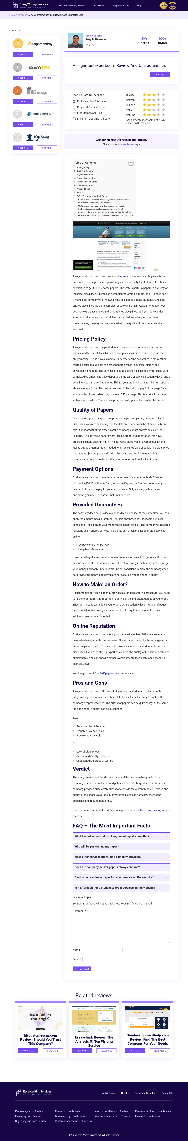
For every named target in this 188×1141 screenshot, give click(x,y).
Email (77, 959)
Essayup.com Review (67, 1111)
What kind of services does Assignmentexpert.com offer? (105, 199)
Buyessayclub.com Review (30, 1121)
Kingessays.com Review (29, 1111)
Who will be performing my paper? (95, 203)
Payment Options (85, 174)
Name (77, 949)
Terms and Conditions (146, 1093)
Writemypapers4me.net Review (73, 1121)
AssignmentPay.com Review (111, 1111)
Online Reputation (85, 185)
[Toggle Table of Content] (129, 163)
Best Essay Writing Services (72, 5)
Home (12, 15)
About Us (125, 1093)
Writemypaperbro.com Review (112, 1116)
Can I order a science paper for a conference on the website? (106, 212)
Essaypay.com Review (28, 1116)
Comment (79, 910)
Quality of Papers (85, 171)
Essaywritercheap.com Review (153, 1111)
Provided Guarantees (86, 178)
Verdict (80, 192)
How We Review (126, 144)
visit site (23, 54)
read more (47, 54)
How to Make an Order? (87, 182)
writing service (122, 276)
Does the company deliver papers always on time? (102, 209)
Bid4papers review (111, 673)
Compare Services (121, 5)
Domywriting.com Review (70, 1116)
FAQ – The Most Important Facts (92, 196)
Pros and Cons (83, 189)
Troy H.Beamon (96, 39)
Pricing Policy (83, 167)
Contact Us (167, 1093)
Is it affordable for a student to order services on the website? (107, 215)
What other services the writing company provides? (102, 206)
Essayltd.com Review (147, 1116)
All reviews (99, 5)
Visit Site (160, 74)
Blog (139, 5)
